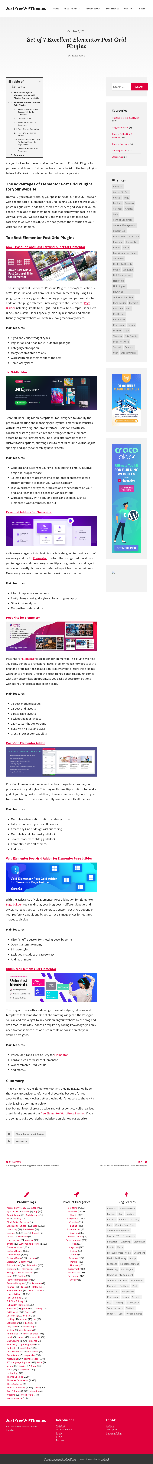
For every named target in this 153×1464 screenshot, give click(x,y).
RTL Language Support (18, 1362)
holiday (10, 1319)
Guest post (111, 1429)
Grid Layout (12, 1311)
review (131, 325)
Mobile (74, 1254)
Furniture (11, 1308)
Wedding (11, 1394)
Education (32, 1265)
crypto (10, 1243)
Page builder (14, 904)
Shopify (74, 1279)
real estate (119, 313)
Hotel (74, 1243)
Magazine (74, 1247)
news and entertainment (121, 292)
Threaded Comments (17, 1380)
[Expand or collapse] (40, 81)
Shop (33, 1365)
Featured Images (15, 1283)
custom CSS (119, 230)
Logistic (29, 1322)
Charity (73, 1214)
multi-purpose (30, 1333)
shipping (117, 336)
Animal (26, 1211)
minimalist (12, 1333)
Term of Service (64, 1429)
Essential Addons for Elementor (29, 512)
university (34, 1391)
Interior (23, 1319)
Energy (10, 1272)
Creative (73, 1222)
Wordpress (117, 156)
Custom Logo (13, 1254)
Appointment (14, 1214)
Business (72, 1211)
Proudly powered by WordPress (60, 1458)
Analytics (118, 186)
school (10, 1365)
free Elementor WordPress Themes (63, 1113)
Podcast (11, 1347)
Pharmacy (12, 1344)
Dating (73, 1225)
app (36, 1211)
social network (121, 341)
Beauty (17, 1218)
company (23, 1236)
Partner (60, 1440)
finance (10, 1286)
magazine (12, 1326)
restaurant (119, 325)
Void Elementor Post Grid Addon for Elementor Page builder (49, 858)
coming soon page (122, 219)
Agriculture (12, 1211)
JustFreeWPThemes (26, 8)
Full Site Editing (15, 1301)
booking (117, 203)
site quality (131, 336)
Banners (110, 1425)
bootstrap (12, 1229)
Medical (10, 1329)
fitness (23, 1286)
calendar (117, 208)
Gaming (38, 1308)
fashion (22, 1276)
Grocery (29, 1311)
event (10, 1276)
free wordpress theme (125, 252)
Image (116, 269)
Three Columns (14, 1383)
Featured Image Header (19, 1279)
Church (35, 1232)
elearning (118, 241)
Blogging (73, 1207)
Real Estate (74, 1272)
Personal (32, 1340)
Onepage (73, 1258)
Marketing (118, 280)
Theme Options (15, 1376)
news (20, 1337)
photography (28, 1344)
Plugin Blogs (93, 8)
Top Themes (112, 8)
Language (128, 269)
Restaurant (73, 1276)
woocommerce (128, 352)
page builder (119, 302)
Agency (35, 1207)
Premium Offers (114, 1432)
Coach (10, 1236)
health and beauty (122, 264)
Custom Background (29, 1243)
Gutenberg (118, 258)
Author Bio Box (120, 192)
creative (29, 1240)
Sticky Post (23, 1369)
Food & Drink (35, 1290)
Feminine (37, 1283)
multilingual (119, 286)
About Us (60, 1425)
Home (56, 8)
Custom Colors (14, 1247)
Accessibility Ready (16, 1207)
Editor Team (78, 55)
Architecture (32, 1214)
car (25, 1232)
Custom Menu (14, 1258)
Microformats (26, 1329)
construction (13, 1240)
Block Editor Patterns (18, 1222)
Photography (74, 1268)
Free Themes (71, 8)
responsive (119, 319)
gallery (25, 1308)
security (117, 330)
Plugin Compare (120, 127)
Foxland (105, 1458)
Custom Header (15, 1250)
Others (73, 1261)
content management (124, 225)
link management (122, 275)
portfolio (118, 308)
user (115, 352)
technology (13, 1373)
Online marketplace (123, 297)
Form (126, 247)
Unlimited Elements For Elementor (31, 969)
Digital (10, 1261)
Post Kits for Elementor (23, 617)
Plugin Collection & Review (30, 1133)
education (133, 236)
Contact (129, 8)
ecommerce (119, 236)
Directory (24, 1261)
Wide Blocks (27, 1394)
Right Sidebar (31, 1358)
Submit (143, 8)
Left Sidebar (13, 1322)
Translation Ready (16, 1387)
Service (22, 1365)
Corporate (72, 1218)
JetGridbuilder (16, 372)
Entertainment (26, 1272)
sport (9, 1369)
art (8, 1218)
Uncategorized (119, 150)
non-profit (35, 1337)
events (116, 247)
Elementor (40, 558)
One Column (13, 1340)
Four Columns (14, 1297)
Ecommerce (73, 1229)
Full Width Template (17, 1304)
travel (37, 1387)
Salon (39, 1362)
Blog (35, 1225)
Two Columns (14, 1391)
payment (133, 302)
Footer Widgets (15, 1294)
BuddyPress (28, 1229)
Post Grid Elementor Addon (25, 743)
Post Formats (14, 1351)
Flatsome (37, 1286)
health (26, 1315)
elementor (27, 1268)
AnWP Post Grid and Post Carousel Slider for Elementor (45, 247)
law (34, 1319)
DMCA (59, 1436)
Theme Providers (120, 143)
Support (129, 347)
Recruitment (13, 1355)
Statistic (117, 347)
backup (117, 197)
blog (126, 197)
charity (129, 208)
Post (128, 308)
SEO (126, 330)
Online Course (75, 1236)
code (115, 214)
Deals (59, 1432)
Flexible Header (15, 1290)
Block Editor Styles (16, 1225)
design (32, 1258)
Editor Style (13, 1265)
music (10, 1337)
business (129, 203)
